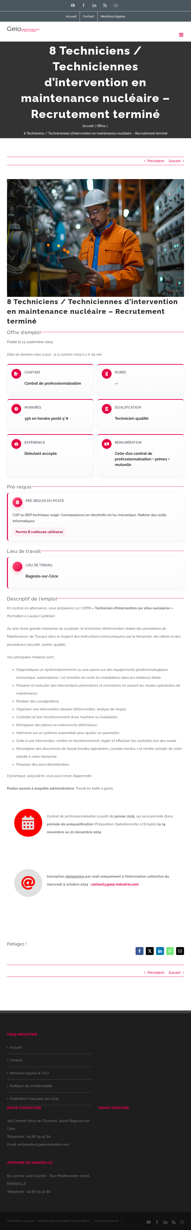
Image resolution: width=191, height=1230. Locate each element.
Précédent (155, 161)
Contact (16, 1060)
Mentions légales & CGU (29, 1073)
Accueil (16, 1047)
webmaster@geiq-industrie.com (43, 1144)
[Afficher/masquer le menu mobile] (181, 34)
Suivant (175, 161)
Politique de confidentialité (31, 1086)
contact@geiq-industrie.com (115, 884)
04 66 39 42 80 (39, 1137)
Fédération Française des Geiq (34, 1099)
